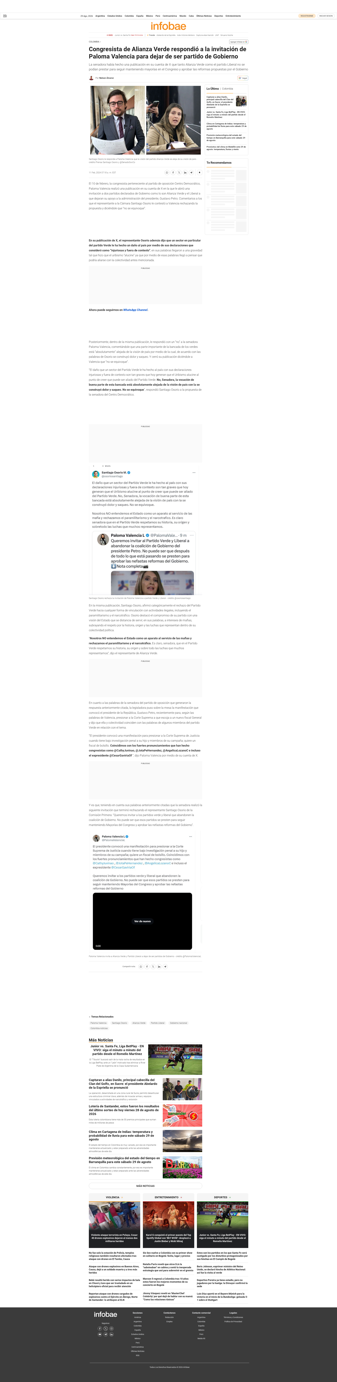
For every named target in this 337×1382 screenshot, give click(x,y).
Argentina (100, 16)
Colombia (129, 16)
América (137, 1317)
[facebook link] (100, 1328)
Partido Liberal (157, 1023)
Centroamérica (170, 16)
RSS (137, 1355)
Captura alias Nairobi (205, 35)
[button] (5, 16)
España (139, 16)
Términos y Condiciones (233, 1317)
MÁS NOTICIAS (145, 1186)
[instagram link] (111, 1328)
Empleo (169, 1321)
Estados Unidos (115, 16)
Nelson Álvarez (106, 78)
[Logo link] (168, 26)
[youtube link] (100, 1334)
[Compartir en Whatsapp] (166, 172)
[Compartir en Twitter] (179, 172)
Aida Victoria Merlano (186, 35)
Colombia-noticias (99, 1028)
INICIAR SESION (326, 16)
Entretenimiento (233, 16)
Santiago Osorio (119, 1023)
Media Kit (201, 1338)
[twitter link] (106, 1328)
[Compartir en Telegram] (191, 172)
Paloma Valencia (98, 1023)
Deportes (218, 16)
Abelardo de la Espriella (166, 35)
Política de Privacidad (233, 1321)
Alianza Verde (139, 1023)
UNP (217, 35)
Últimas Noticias (204, 16)
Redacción (169, 1317)
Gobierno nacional (178, 1023)
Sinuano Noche (226, 35)
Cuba (191, 16)
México (149, 16)
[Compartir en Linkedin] (185, 172)
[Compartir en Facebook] (173, 172)
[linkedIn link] (111, 1334)
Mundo (183, 16)
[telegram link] (106, 1334)
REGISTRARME (307, 16)
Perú (158, 16)
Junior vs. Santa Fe (129, 35)
